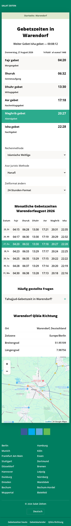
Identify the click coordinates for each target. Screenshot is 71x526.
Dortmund (43, 461)
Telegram (39, 431)
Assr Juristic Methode (17, 165)
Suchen (67, 5)
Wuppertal (8, 492)
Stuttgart (7, 461)
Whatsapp (47, 431)
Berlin (5, 445)
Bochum (6, 487)
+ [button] (7, 364)
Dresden (6, 482)
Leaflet (48, 421)
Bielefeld (42, 492)
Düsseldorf (8, 466)
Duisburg (7, 477)
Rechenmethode (14, 148)
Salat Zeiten (9, 5)
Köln (39, 450)
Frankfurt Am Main (12, 455)
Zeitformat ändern (15, 183)
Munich (6, 450)
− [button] (7, 371)
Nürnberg (42, 477)
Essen (40, 455)
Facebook (24, 431)
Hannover (7, 471)
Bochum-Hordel (46, 487)
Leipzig (41, 471)
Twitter (31, 431)
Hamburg (42, 445)
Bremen (41, 466)
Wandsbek (43, 482)
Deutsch (37, 511)
